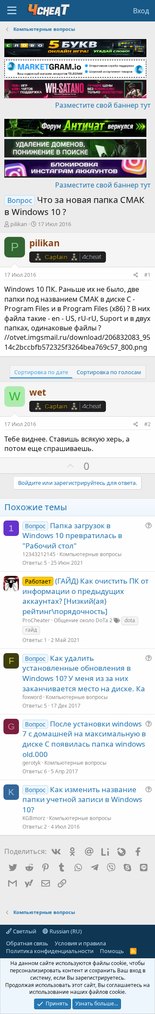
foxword (32, 697)
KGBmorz (33, 818)
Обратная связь (27, 943)
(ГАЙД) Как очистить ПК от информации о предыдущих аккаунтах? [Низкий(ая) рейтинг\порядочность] (85, 596)
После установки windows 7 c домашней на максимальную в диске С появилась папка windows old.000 (84, 739)
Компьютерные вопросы (90, 554)
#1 (147, 274)
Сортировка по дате (41, 372)
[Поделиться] (135, 275)
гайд (31, 629)
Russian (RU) (65, 931)
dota (129, 620)
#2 (147, 424)
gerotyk (31, 762)
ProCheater (36, 620)
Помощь (112, 951)
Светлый (24, 931)
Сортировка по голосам (109, 372)
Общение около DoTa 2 (83, 620)
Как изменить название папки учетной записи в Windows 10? (82, 799)
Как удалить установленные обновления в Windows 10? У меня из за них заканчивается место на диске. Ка (83, 673)
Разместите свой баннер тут (103, 105)
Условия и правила (80, 943)
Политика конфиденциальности (49, 951)
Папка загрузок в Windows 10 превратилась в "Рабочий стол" (72, 536)
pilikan (18, 224)
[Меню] (12, 10)
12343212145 (39, 554)
